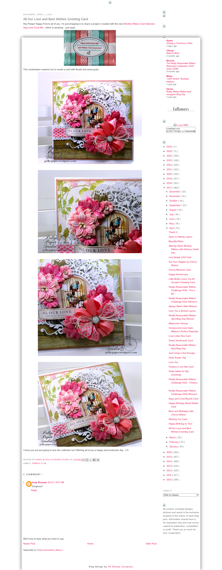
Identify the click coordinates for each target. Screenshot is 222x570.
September (175, 205)
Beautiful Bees (176, 241)
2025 (169, 151)
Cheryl (170, 50)
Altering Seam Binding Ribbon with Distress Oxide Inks (184, 249)
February (174, 442)
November (175, 196)
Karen (169, 40)
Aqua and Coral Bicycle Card (183, 398)
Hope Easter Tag (177, 357)
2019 (169, 178)
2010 (169, 479)
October (173, 200)
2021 (169, 169)
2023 (169, 160)
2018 (169, 183)
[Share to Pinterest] (98, 460)
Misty (169, 76)
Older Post (151, 543)
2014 (169, 461)
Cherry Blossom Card (180, 269)
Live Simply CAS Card (180, 257)
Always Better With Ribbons (183, 306)
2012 (169, 470)
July (171, 214)
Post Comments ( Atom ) (50, 550)
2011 (169, 475)
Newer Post (29, 543)
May (171, 223)
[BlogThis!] (86, 460)
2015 (169, 456)
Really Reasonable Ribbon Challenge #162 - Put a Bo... (182, 290)
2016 (169, 452)
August (173, 210)
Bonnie (170, 60)
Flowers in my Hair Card (181, 366)
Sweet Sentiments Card (181, 340)
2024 (169, 155)
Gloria (169, 89)
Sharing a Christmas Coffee (179, 43)
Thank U (173, 232)
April (172, 228)
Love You (173, 362)
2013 (169, 466)
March (172, 437)
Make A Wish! (172, 53)
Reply (34, 490)
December (175, 191)
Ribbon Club (39, 463)
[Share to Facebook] (94, 460)
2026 (169, 146)
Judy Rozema (39, 482)
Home (90, 543)
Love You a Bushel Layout (182, 311)
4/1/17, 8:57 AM (56, 482)
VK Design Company (120, 566)
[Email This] (83, 460)
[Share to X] (90, 460)
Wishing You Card (178, 419)
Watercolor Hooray (178, 323)
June (172, 219)
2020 (169, 174)
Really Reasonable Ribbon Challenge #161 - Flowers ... (183, 382)
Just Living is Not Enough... (183, 353)
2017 (169, 187)
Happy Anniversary (178, 274)
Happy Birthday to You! (180, 423)
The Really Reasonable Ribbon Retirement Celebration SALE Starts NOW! (180, 66)
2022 (169, 165)
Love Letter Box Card (180, 336)
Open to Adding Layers (180, 236)
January (173, 446)
